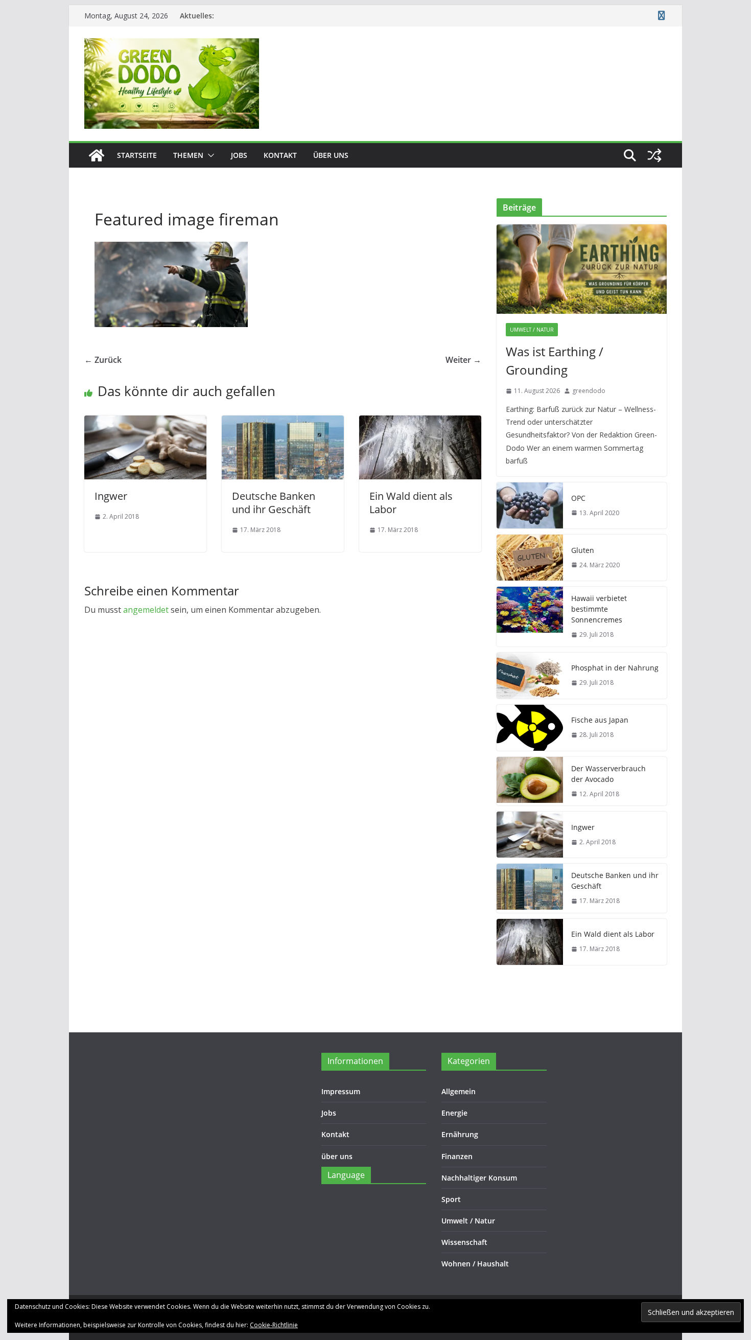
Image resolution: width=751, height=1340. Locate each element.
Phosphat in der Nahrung (615, 668)
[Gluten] (530, 558)
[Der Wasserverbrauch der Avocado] (530, 781)
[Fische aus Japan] (530, 728)
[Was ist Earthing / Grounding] (582, 269)
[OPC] (530, 505)
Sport (451, 1199)
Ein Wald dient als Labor (411, 502)
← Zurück (103, 359)
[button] (209, 155)
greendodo (588, 390)
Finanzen (457, 1156)
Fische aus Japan (599, 720)
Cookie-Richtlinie (274, 1325)
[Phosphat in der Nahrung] (530, 676)
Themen (188, 155)
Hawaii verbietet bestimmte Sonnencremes (599, 609)
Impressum (340, 1091)
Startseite (137, 155)
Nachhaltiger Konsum (479, 1178)
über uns (330, 155)
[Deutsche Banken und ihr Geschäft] (283, 422)
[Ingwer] (145, 422)
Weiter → (463, 359)
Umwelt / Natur (532, 329)
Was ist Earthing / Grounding (554, 360)
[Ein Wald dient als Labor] (420, 422)
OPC (578, 498)
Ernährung (459, 1134)
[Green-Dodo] (96, 155)
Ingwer (111, 496)
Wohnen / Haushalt (475, 1263)
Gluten (582, 550)
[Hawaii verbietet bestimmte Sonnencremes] (530, 616)
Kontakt (280, 155)
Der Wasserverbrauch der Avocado (608, 774)
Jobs (239, 155)
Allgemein (458, 1091)
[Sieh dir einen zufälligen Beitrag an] (654, 155)
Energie (454, 1113)
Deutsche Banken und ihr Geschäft (273, 502)
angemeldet (146, 609)
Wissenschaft (464, 1242)
